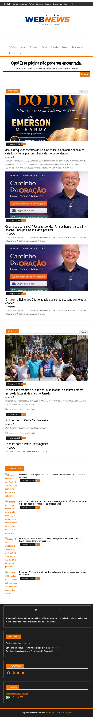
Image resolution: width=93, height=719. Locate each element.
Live (73, 4)
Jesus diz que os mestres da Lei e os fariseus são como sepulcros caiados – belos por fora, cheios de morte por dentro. (44, 151)
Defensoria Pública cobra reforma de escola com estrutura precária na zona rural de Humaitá (52, 573)
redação (11, 157)
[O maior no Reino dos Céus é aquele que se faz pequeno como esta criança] (46, 267)
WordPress (50, 713)
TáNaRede (7, 4)
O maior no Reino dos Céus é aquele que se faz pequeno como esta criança (45, 301)
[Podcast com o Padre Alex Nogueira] (20, 409)
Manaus (15, 4)
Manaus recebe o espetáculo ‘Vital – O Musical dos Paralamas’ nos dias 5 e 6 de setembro (52, 475)
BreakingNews (57, 4)
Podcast (48, 4)
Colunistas (39, 4)
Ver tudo (83, 92)
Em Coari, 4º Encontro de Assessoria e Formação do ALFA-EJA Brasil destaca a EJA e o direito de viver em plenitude (51, 539)
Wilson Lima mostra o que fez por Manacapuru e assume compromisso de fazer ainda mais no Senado (44, 391)
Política (31, 4)
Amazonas (23, 4)
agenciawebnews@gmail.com (17, 694)
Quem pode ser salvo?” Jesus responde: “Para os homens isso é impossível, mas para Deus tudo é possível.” (45, 228)
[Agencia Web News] (4, 47)
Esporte (66, 4)
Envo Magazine (66, 713)
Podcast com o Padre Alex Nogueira (26, 420)
